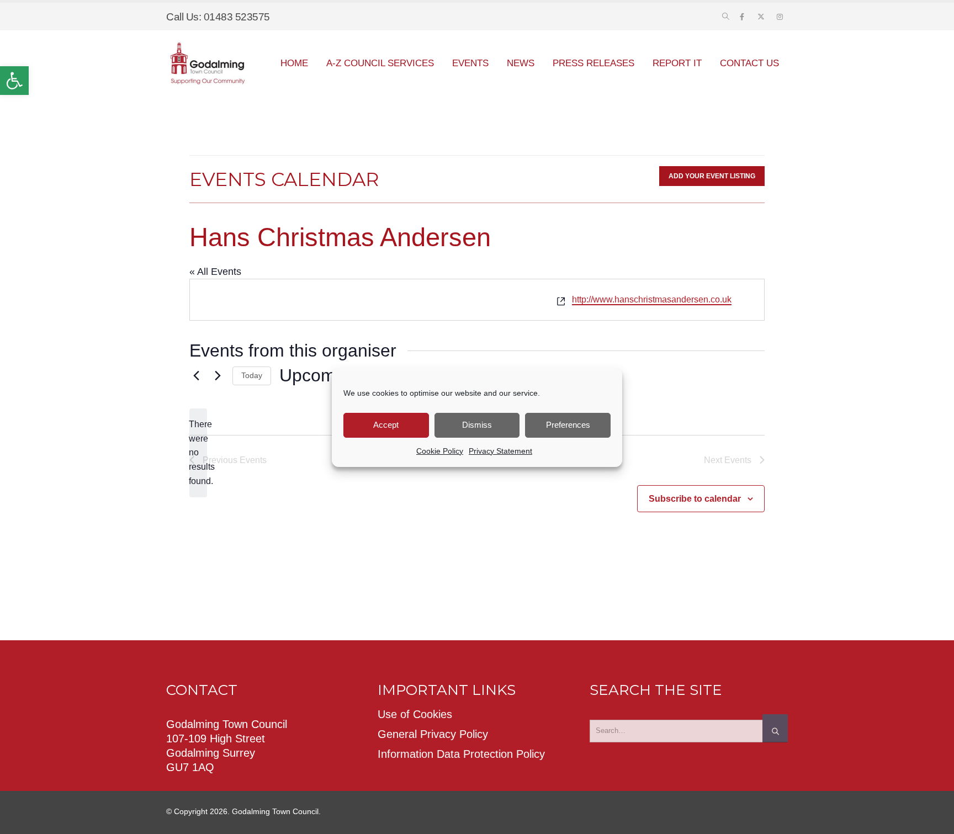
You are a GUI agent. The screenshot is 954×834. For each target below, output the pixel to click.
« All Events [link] (215, 271)
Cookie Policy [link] (439, 451)
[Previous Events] (196, 376)
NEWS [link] (520, 63)
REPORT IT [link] (677, 63)
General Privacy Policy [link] (433, 734)
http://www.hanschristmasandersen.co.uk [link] (652, 299)
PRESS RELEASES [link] (593, 63)
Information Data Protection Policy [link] (461, 754)
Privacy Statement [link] (500, 451)
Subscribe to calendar (695, 498)
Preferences (568, 424)
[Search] (775, 728)
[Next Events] (217, 376)
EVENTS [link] (470, 63)
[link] (14, 80)
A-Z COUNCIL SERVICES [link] (380, 63)
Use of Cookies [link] (415, 714)
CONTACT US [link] (749, 63)
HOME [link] (294, 63)
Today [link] (251, 375)
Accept (386, 424)
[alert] (198, 453)
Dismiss (477, 424)
